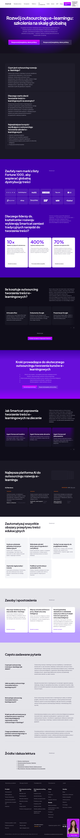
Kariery (49, 797)
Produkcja (50, 812)
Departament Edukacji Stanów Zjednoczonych (30, 766)
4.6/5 (69, 487)
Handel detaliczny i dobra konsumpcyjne (53, 808)
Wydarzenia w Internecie (68, 794)
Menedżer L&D (22, 793)
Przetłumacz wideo (38, 801)
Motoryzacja (51, 814)
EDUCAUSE (21, 765)
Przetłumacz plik (37, 793)
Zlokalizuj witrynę (37, 806)
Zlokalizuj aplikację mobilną (39, 808)
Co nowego (65, 804)
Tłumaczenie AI (8, 792)
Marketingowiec (22, 796)
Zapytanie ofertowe (52, 799)
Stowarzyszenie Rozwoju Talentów (27, 763)
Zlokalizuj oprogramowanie (39, 798)
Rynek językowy (8, 794)
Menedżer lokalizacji (23, 798)
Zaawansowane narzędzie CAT (10, 803)
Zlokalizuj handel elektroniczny (37, 812)
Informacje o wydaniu (67, 807)
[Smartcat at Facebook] (63, 826)
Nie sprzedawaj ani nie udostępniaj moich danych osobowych (53, 834)
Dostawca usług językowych (25, 808)
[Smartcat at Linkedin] (65, 826)
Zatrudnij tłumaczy (38, 796)
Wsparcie (65, 802)
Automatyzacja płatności (10, 799)
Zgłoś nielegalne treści (24, 828)
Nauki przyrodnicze (52, 805)
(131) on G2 (72, 487)
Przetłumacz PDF (37, 803)
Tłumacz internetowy (9, 797)
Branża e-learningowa (23, 761)
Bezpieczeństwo (23, 822)
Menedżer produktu (23, 801)
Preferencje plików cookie (10, 822)
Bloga (64, 792)
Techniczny (50, 817)
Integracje (7, 806)
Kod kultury (50, 794)
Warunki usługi (23, 825)
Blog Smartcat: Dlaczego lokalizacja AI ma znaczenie (31, 768)
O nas (49, 792)
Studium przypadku (67, 797)
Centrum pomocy (66, 799)
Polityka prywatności (9, 825)
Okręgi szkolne (22, 806)
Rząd (20, 803)
